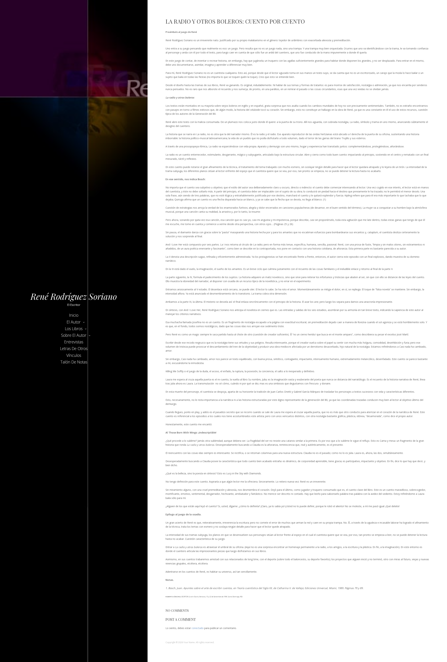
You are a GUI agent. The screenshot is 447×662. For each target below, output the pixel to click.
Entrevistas (73, 342)
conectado (198, 628)
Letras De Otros (73, 348)
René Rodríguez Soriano (74, 296)
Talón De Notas (73, 362)
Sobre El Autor (73, 335)
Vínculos (73, 355)
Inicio (73, 315)
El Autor (74, 322)
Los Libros (74, 328)
